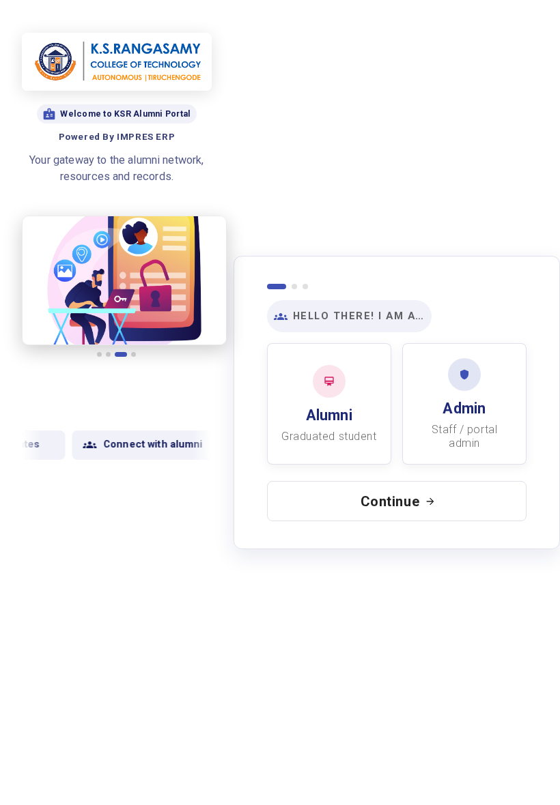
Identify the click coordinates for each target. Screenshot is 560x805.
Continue (390, 501)
